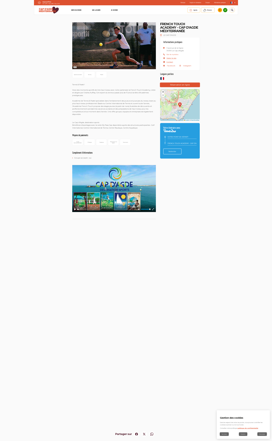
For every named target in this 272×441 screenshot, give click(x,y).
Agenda (195, 10)
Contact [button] (169, 62)
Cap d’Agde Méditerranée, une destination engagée (225, 10)
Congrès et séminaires (195, 2)
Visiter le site (171, 58)
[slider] (106, 209)
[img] (161, 35)
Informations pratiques (220, 2)
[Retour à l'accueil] (49, 10)
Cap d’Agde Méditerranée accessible (220, 10)
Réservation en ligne (180, 85)
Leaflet (187, 120)
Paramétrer (243, 434)
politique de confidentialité (248, 428)
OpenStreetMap (195, 120)
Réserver (209, 10)
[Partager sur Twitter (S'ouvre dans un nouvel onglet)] (144, 434)
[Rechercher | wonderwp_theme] (232, 10)
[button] (172, 54)
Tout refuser (224, 434)
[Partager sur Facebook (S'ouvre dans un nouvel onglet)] (136, 434)
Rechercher (172, 151)
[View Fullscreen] (163, 99)
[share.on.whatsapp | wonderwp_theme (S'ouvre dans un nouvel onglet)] (151, 434)
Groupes (207, 2)
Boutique (183, 2)
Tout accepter (262, 434)
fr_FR (233, 2)
